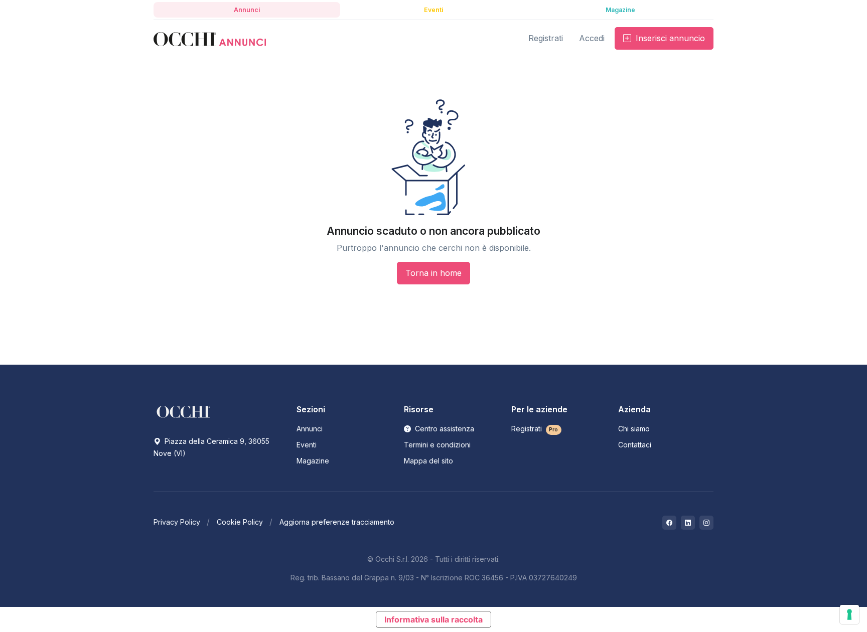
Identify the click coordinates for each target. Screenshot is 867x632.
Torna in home (433, 273)
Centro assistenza (443, 428)
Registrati (534, 428)
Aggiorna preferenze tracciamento (336, 522)
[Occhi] (210, 38)
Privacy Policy (177, 522)
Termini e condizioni (437, 444)
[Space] (184, 411)
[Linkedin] (688, 523)
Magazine (313, 460)
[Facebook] (669, 523)
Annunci (310, 428)
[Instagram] (706, 523)
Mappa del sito (428, 460)
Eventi (307, 444)
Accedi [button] (592, 38)
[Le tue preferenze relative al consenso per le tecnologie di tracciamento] (849, 614)
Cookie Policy (240, 522)
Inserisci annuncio (669, 38)
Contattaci (634, 444)
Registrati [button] (545, 38)
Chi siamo (634, 428)
